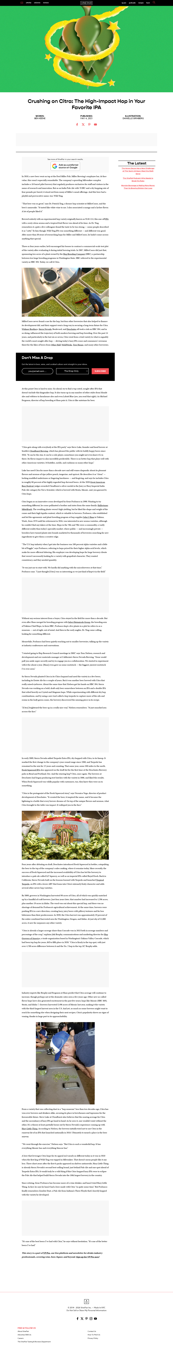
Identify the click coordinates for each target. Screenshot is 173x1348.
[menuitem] (21, 2)
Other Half (56, 345)
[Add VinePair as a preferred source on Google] (65, 166)
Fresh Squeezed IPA (31, 770)
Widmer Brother (29, 329)
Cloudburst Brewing (39, 451)
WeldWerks (67, 345)
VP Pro (124, 3)
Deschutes (71, 329)
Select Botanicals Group (79, 622)
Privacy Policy (93, 1338)
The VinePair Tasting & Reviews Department (34, 1342)
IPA (107, 219)
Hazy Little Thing (29, 1128)
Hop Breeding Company (74, 254)
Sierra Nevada (45, 329)
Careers (21, 1338)
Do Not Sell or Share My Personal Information (86, 1310)
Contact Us (92, 1331)
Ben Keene (39, 118)
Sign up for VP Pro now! (87, 1257)
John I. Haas (88, 517)
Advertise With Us (24, 1335)
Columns (37, 3)
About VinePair (23, 1331)
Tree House (78, 345)
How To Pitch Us (94, 1335)
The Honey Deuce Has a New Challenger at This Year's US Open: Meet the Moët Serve (138, 171)
